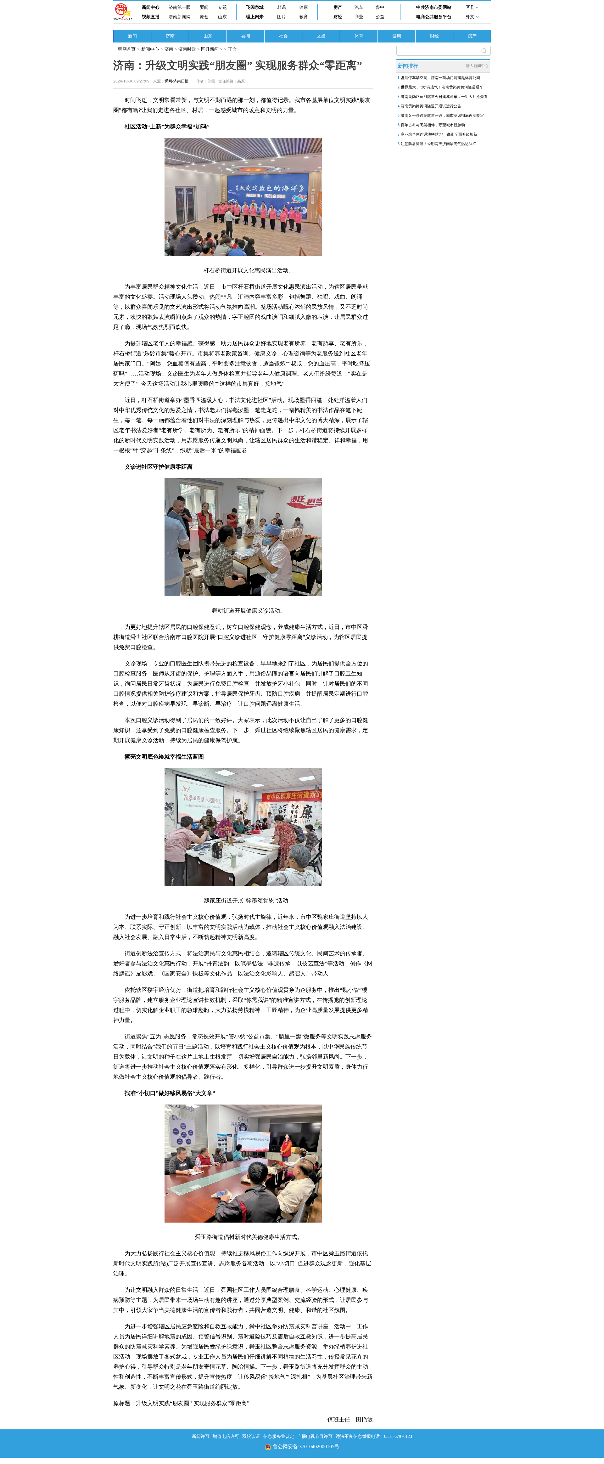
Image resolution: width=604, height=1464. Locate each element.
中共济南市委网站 (433, 7)
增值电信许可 (226, 1436)
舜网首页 (127, 49)
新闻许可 (201, 1436)
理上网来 (255, 16)
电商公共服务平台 (433, 16)
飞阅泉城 (255, 7)
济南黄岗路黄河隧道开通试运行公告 (431, 106)
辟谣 (281, 7)
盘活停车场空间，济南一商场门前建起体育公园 (440, 78)
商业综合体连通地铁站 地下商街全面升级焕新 (439, 134)
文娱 (321, 36)
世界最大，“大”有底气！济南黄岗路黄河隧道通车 (442, 87)
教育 (303, 16)
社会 (283, 36)
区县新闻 (210, 49)
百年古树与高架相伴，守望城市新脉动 (433, 125)
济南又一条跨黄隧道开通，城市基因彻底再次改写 (442, 115)
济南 (170, 36)
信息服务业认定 (278, 1436)
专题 (222, 7)
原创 (204, 16)
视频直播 (150, 16)
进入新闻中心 (477, 66)
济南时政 (187, 49)
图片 (281, 16)
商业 (359, 16)
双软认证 (251, 1436)
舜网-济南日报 (176, 81)
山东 (222, 16)
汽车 (359, 7)
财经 (337, 16)
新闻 (132, 36)
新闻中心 (150, 7)
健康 (303, 7)
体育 (359, 36)
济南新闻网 (180, 16)
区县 (470, 7)
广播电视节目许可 (315, 1436)
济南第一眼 (180, 7)
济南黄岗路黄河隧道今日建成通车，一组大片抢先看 (444, 96)
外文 (470, 16)
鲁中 (380, 7)
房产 (337, 7)
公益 (380, 16)
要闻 (204, 7)
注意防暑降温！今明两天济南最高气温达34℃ (438, 144)
